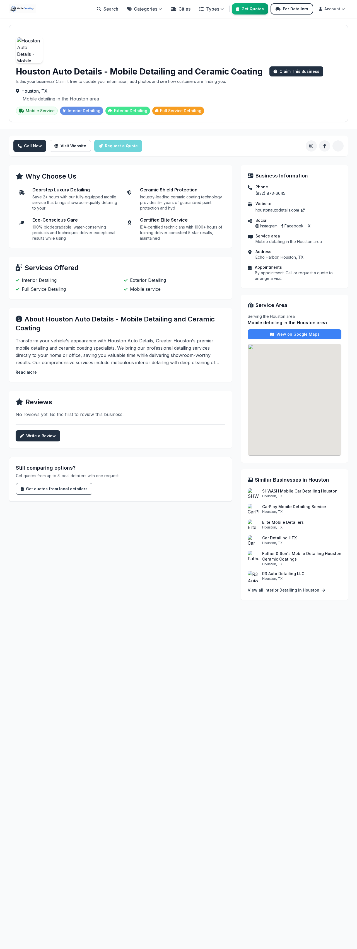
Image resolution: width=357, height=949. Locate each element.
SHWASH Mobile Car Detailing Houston (299, 491)
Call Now (33, 145)
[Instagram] (311, 146)
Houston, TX (34, 91)
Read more (26, 372)
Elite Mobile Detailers (283, 522)
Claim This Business (299, 71)
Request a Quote (121, 145)
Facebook (293, 226)
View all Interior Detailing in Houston (284, 590)
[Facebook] (324, 146)
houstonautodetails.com (277, 210)
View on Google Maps (298, 334)
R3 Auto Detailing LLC (283, 573)
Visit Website (73, 145)
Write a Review (41, 435)
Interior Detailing (84, 110)
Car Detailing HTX (279, 537)
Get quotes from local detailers (57, 488)
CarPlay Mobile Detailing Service (294, 506)
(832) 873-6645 (270, 193)
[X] (338, 146)
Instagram (269, 226)
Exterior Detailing (130, 110)
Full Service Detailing (180, 110)
